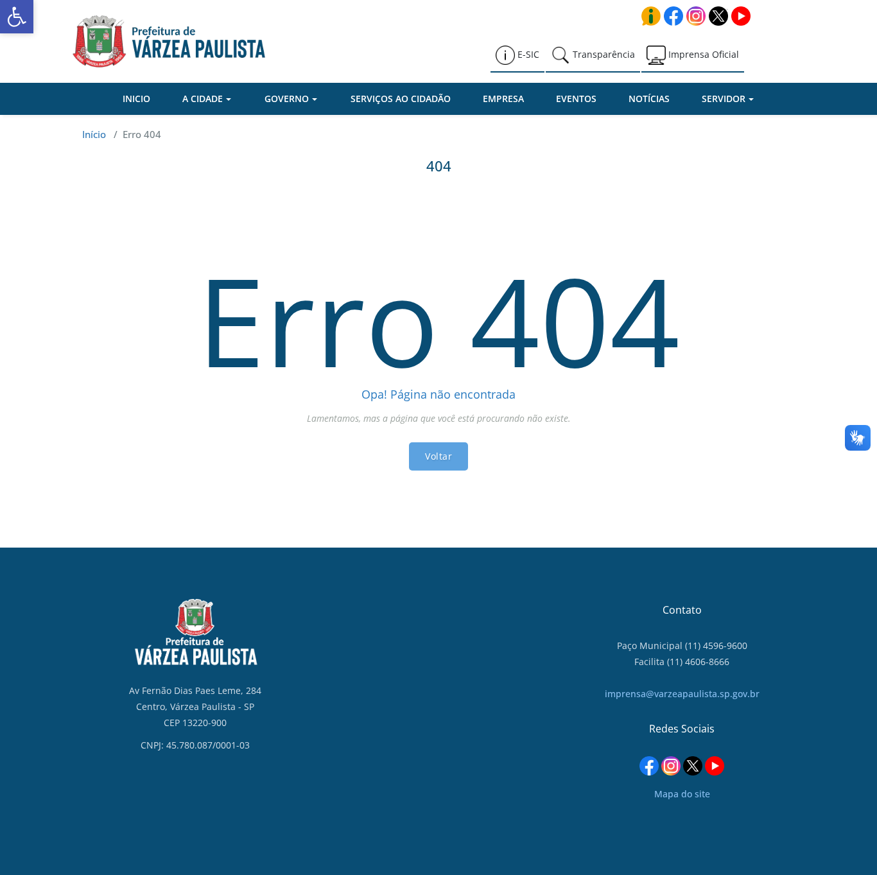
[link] (16, 16)
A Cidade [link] (202, 98)
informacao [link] (651, 16)
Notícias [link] (649, 98)
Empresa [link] (503, 98)
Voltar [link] (438, 456)
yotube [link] (741, 16)
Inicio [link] (136, 98)
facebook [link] (673, 16)
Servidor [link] (723, 98)
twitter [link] (718, 16)
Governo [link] (287, 98)
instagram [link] (696, 16)
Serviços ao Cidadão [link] (401, 98)
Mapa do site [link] (682, 794)
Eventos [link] (576, 98)
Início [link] (94, 134)
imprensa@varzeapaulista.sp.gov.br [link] (682, 694)
